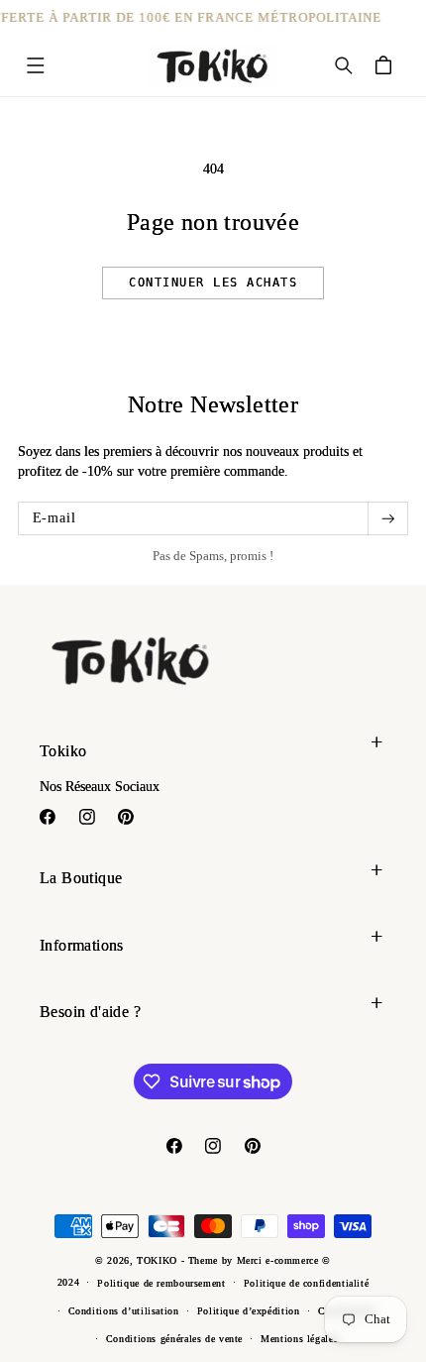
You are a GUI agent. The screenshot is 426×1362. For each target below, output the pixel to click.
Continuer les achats (213, 282)
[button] (35, 65)
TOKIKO (158, 1260)
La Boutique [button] (81, 877)
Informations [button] (82, 945)
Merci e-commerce (280, 1260)
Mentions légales (299, 1338)
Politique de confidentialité (307, 1283)
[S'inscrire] (387, 518)
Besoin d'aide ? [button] (90, 1011)
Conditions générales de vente (174, 1338)
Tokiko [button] (63, 750)
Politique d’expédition (248, 1310)
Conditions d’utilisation (123, 1310)
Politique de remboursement (161, 1283)
